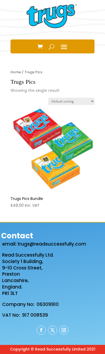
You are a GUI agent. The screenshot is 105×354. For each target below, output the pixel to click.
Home (15, 72)
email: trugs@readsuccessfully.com (44, 244)
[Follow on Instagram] (63, 330)
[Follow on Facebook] (41, 330)
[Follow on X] (52, 330)
